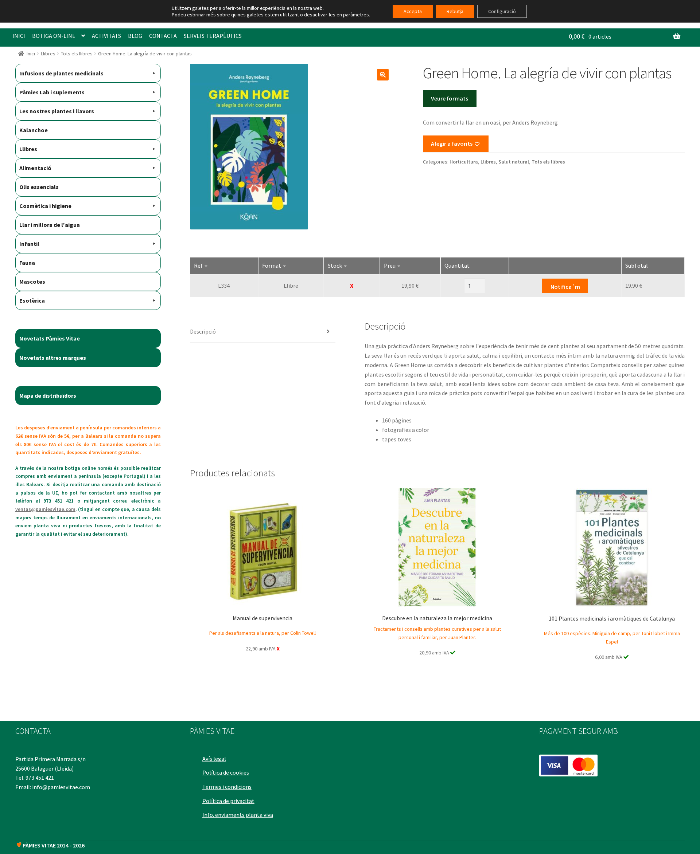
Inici (31, 53)
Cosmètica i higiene (45, 205)
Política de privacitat (228, 800)
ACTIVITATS (106, 35)
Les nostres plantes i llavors (56, 111)
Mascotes (32, 281)
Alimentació (35, 168)
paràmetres (356, 14)
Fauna (27, 262)
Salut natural (513, 161)
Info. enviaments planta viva (237, 814)
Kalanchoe (33, 130)
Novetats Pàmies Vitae (49, 338)
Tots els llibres (77, 53)
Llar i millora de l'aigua (49, 224)
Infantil (29, 243)
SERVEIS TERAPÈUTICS (213, 35)
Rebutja (455, 11)
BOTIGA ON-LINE (53, 35)
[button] (383, 74)
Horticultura (464, 161)
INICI (18, 35)
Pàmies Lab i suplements (52, 92)
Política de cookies (225, 772)
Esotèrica (32, 300)
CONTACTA (163, 35)
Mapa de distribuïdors (47, 395)
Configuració (502, 11)
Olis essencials (39, 186)
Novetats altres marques (52, 357)
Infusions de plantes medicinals (61, 73)
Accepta (413, 11)
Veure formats (449, 98)
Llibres (48, 53)
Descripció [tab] (203, 331)
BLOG (135, 35)
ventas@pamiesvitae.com (45, 509)
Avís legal (214, 758)
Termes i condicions (227, 786)
